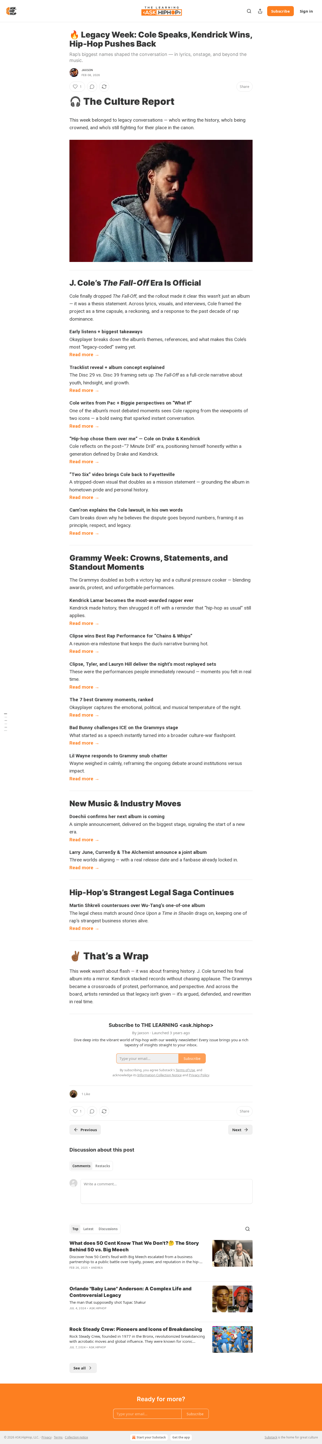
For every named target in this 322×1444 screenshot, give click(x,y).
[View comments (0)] (92, 87)
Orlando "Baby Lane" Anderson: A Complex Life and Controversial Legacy (130, 1292)
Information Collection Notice (159, 1075)
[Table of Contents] (5, 721)
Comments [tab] (81, 1166)
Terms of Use (185, 1070)
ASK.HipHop (97, 1308)
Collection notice (76, 1437)
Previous (88, 1129)
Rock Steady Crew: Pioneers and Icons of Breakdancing (135, 1329)
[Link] (62, 101)
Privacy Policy (199, 1075)
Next (237, 1129)
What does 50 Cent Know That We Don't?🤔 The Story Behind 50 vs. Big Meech (134, 1246)
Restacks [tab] (102, 1166)
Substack (271, 1437)
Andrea (97, 1267)
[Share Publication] (260, 11)
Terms (58, 1437)
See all (79, 1367)
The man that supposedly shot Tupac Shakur (107, 1302)
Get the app (181, 1437)
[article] (161, 1258)
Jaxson (87, 70)
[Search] (249, 11)
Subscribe (280, 11)
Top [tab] (75, 1229)
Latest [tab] (88, 1229)
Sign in (306, 11)
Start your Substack (151, 1437)
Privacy (47, 1437)
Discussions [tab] (108, 1229)
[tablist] (91, 1166)
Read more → (84, 354)
